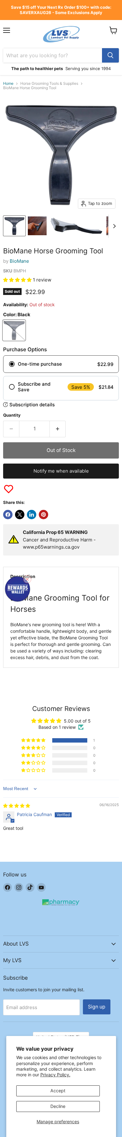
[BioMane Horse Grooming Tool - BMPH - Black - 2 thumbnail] (37, 226)
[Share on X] (19, 514)
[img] (16, 805)
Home (8, 83)
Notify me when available (61, 471)
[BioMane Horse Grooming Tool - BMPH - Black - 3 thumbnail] (76, 226)
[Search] (110, 55)
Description (22, 576)
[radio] (61, 364)
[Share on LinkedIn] (31, 514)
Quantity (12, 415)
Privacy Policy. (55, 1074)
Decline (57, 1106)
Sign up (96, 1007)
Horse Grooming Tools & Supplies (49, 83)
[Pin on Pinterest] (43, 514)
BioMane (19, 261)
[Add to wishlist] (8, 489)
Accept (57, 1090)
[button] (18, 280)
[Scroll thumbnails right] (113, 226)
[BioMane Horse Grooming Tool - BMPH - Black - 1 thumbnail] (14, 226)
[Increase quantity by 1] (58, 429)
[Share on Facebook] (8, 514)
